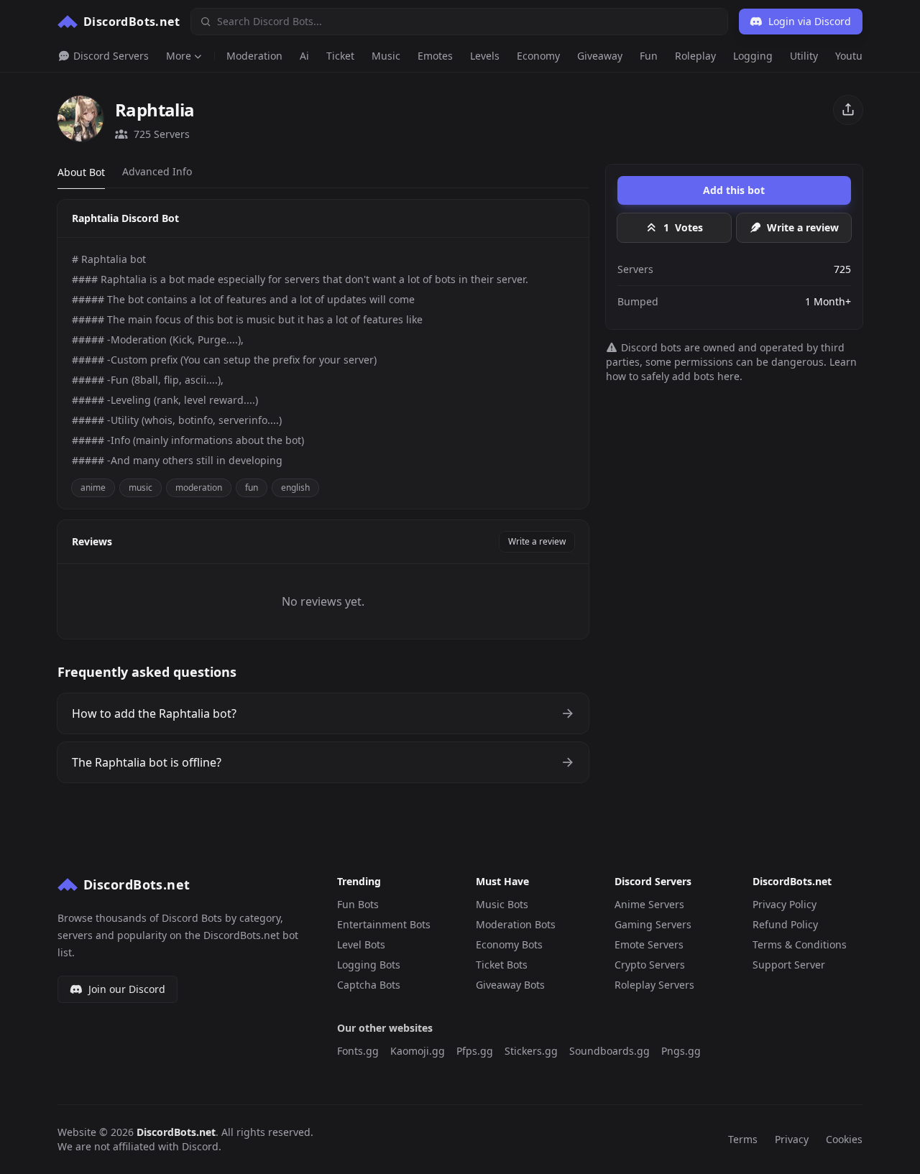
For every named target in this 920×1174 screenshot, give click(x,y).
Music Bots (502, 904)
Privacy (792, 1139)
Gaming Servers (653, 924)
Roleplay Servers (654, 985)
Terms (743, 1139)
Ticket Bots (502, 964)
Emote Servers (649, 944)
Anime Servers (649, 904)
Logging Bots (368, 964)
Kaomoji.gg (417, 1051)
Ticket (340, 56)
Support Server (789, 964)
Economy (538, 56)
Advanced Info (157, 171)
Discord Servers (109, 56)
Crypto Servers (650, 964)
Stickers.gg (531, 1051)
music (140, 487)
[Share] (848, 110)
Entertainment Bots (384, 924)
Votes (683, 227)
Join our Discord (126, 989)
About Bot (81, 172)
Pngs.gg (681, 1051)
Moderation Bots (516, 924)
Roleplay (695, 56)
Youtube (855, 56)
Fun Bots (358, 904)
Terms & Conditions (800, 944)
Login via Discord (809, 21)
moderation (198, 487)
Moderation (254, 56)
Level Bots (361, 944)
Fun (649, 56)
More (178, 56)
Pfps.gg (474, 1051)
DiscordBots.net (176, 1132)
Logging (753, 56)
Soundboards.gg (609, 1051)
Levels (485, 56)
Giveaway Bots (510, 985)
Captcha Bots (368, 985)
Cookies (844, 1139)
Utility (804, 56)
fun (251, 487)
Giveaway (599, 56)
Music (386, 56)
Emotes (435, 56)
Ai (304, 56)
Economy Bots (509, 944)
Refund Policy (785, 924)
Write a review (537, 541)
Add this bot (734, 190)
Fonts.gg (358, 1051)
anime (93, 487)
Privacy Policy (784, 904)
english (295, 487)
